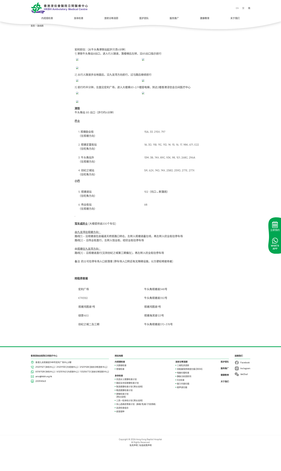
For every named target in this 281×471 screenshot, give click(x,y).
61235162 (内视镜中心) (68, 371)
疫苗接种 (120, 411)
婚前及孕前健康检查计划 (127, 383)
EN (237, 8)
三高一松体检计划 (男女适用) (129, 400)
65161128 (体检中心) (45, 371)
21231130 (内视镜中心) (67, 367)
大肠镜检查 (121, 365)
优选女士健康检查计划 (126, 379)
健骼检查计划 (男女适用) (122, 395)
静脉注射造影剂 (184, 376)
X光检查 (180, 380)
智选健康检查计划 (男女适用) (129, 386)
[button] (47, 18)
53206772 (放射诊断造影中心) (94, 371)
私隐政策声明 (145, 445)
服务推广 (174, 18)
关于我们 (235, 18)
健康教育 (204, 18)
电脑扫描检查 (183, 373)
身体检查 (78, 18)
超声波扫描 (182, 387)
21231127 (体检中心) (45, 367)
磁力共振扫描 (183, 383)
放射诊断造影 (111, 18)
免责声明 (134, 445)
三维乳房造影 (183, 365)
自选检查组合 (122, 408)
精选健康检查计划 (124, 390)
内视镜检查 (47, 18)
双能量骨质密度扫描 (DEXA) (189, 369)
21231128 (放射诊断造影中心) (93, 367)
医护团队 (144, 18)
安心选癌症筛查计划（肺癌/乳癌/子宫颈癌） (136, 404)
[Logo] (59, 8)
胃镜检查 (120, 369)
